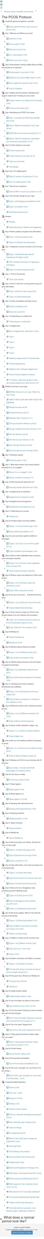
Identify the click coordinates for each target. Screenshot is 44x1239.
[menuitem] (1, 5)
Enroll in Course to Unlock (22, 1232)
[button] (1, 2)
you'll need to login (31, 1229)
